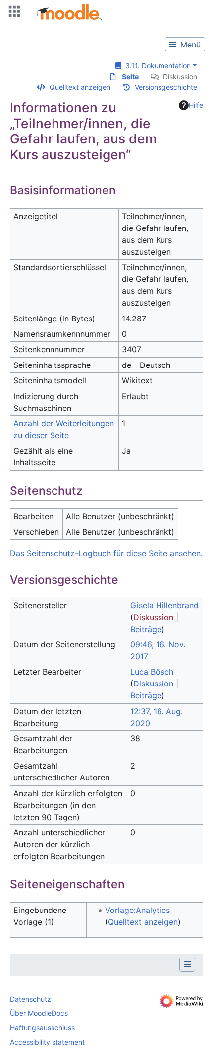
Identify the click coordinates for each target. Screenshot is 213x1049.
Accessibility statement (47, 1042)
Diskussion (180, 76)
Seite (130, 76)
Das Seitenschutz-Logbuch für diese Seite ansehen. (106, 553)
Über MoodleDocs (39, 1013)
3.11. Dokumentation (156, 65)
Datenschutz (30, 999)
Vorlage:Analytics (137, 910)
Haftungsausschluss (42, 1027)
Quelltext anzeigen (80, 87)
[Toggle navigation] (12, 13)
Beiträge (145, 629)
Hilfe (196, 105)
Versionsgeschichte (166, 87)
